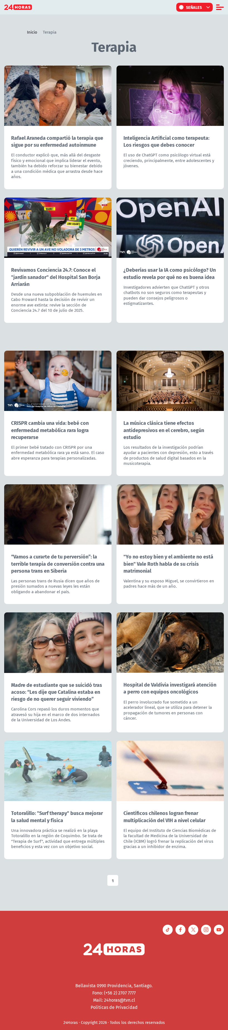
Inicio (32, 32)
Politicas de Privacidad (114, 1007)
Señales (194, 7)
